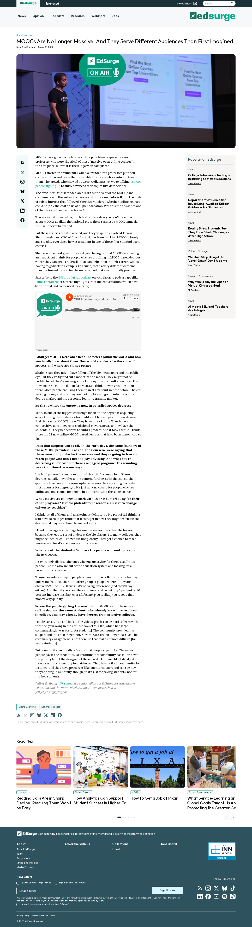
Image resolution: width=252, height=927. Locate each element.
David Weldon (194, 183)
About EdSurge (25, 849)
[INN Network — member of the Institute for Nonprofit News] (222, 851)
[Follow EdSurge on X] (216, 888)
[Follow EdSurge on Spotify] (224, 896)
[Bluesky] (39, 715)
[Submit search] (232, 3)
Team (19, 853)
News (22, 16)
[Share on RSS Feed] (22, 163)
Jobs (115, 16)
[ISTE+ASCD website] (52, 3)
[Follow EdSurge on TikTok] (233, 888)
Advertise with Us (77, 844)
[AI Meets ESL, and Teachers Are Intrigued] (211, 307)
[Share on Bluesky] (22, 191)
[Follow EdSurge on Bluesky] (224, 888)
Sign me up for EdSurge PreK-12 (36, 882)
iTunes (40, 282)
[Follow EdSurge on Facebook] (208, 896)
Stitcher (55, 282)
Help (53, 915)
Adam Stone (194, 315)
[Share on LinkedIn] (22, 211)
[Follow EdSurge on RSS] (200, 888)
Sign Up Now (167, 890)
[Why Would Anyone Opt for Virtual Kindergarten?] (211, 284)
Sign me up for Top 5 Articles (72, 882)
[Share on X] (22, 201)
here (87, 722)
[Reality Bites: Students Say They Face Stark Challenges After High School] (211, 233)
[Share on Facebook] (22, 220)
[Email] (25, 715)
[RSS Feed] (18, 715)
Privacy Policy (31, 900)
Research (78, 16)
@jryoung (65, 683)
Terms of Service (40, 915)
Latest (116, 849)
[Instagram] (32, 715)
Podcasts (57, 16)
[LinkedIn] (53, 715)
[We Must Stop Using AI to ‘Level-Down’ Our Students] (211, 259)
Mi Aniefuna (194, 290)
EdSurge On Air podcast (74, 277)
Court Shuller (194, 265)
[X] (46, 715)
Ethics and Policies (27, 862)
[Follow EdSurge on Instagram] (208, 888)
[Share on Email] (22, 172)
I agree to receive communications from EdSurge (45, 904)
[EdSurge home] (28, 3)
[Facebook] (60, 715)
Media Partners (25, 867)
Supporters (23, 858)
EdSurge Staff (194, 212)
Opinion (38, 16)
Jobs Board (168, 844)
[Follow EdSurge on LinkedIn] (200, 896)
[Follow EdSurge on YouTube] (216, 896)
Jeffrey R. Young (27, 47)
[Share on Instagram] (22, 182)
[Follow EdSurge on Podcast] (233, 896)
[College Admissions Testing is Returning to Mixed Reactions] (211, 177)
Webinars (98, 16)
